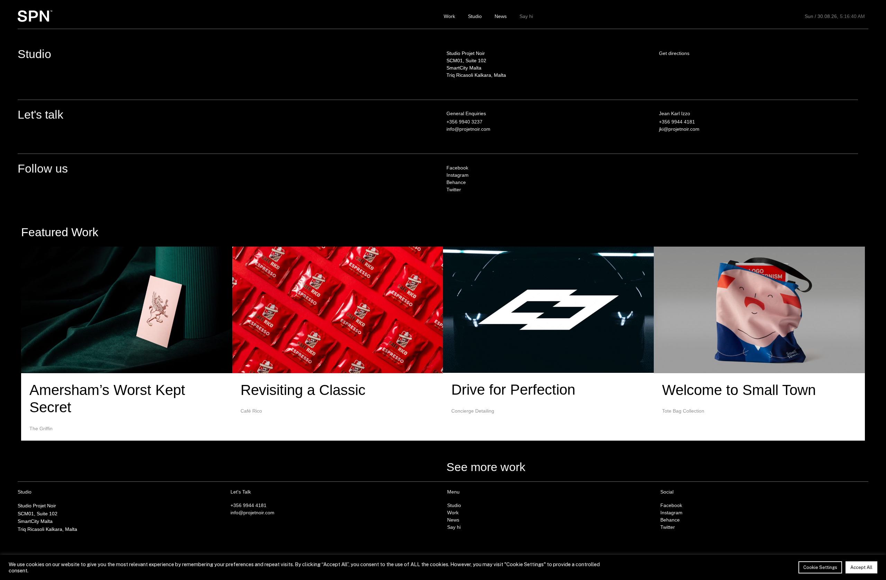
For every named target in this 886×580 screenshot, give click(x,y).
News (501, 16)
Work (449, 16)
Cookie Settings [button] (820, 567)
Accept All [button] (861, 567)
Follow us (43, 168)
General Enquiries (466, 113)
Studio (475, 16)
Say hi (526, 16)
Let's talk (40, 114)
